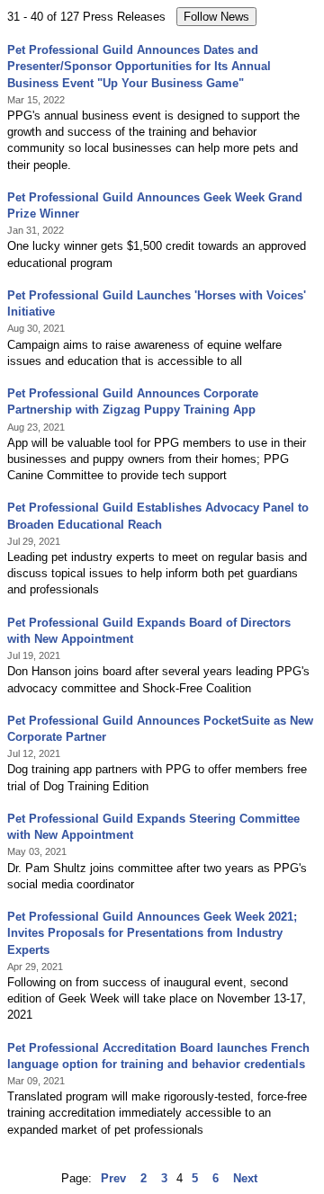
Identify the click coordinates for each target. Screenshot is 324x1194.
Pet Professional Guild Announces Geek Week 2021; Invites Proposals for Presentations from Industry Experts (152, 933)
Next (245, 1178)
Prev (113, 1178)
